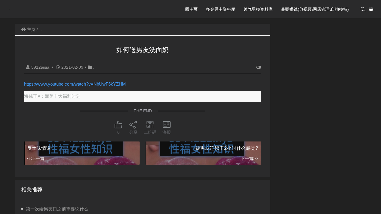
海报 (167, 132)
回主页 (191, 9)
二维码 (150, 132)
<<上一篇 (35, 158)
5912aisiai (41, 67)
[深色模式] (371, 9)
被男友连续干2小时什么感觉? (227, 148)
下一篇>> (249, 158)
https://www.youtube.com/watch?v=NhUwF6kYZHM (75, 83)
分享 (133, 132)
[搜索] (363, 9)
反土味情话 (39, 148)
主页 (30, 29)
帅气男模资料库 (258, 9)
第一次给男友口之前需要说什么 (57, 208)
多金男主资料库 (220, 9)
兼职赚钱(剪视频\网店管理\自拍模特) (315, 9)
